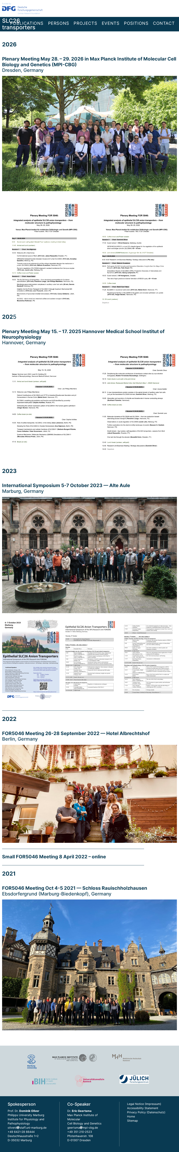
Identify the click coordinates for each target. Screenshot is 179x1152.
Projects (85, 23)
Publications (27, 23)
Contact (164, 23)
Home (131, 1116)
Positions (136, 23)
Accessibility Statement (142, 1108)
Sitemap (132, 1120)
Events (111, 23)
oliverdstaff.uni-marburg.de (27, 1127)
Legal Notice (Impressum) (144, 1104)
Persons (58, 23)
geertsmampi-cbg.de (82, 1127)
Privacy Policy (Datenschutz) (146, 1112)
